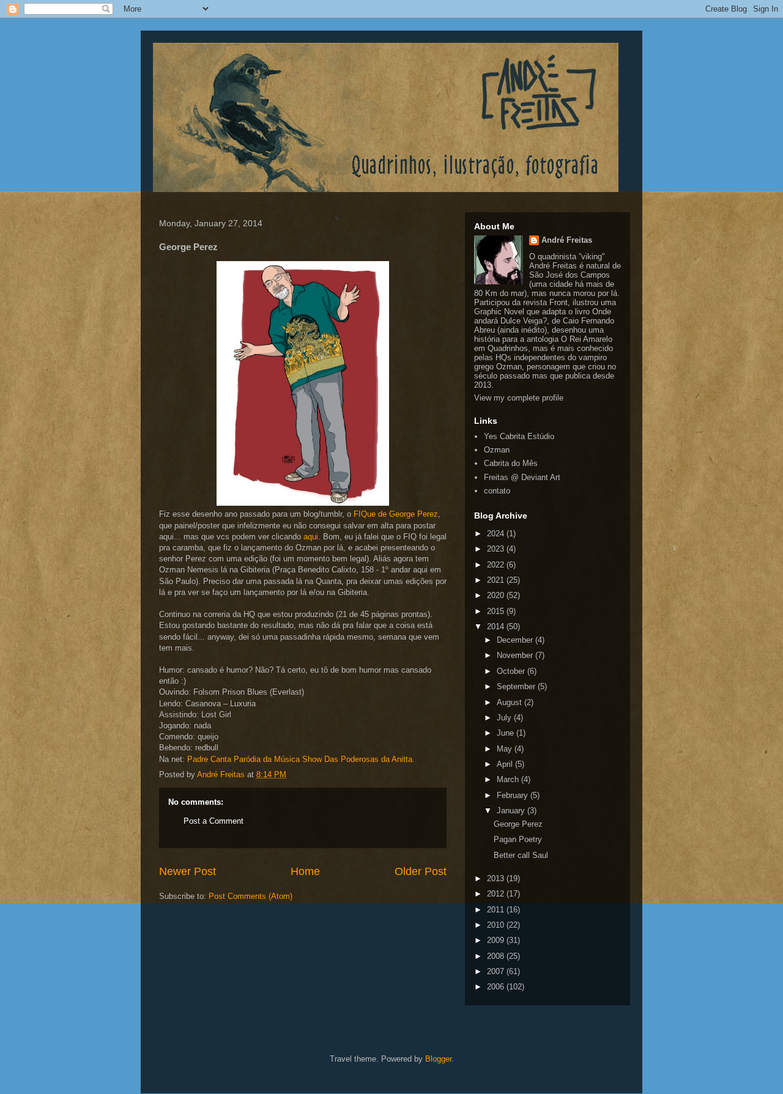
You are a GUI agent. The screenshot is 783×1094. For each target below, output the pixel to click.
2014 (497, 626)
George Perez (518, 824)
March (509, 779)
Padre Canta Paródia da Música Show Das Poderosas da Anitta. (301, 759)
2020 (497, 595)
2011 (497, 909)
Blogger (438, 1058)
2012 (497, 893)
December (516, 640)
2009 (497, 940)
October (512, 671)
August (510, 702)
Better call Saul (521, 855)
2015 (497, 611)
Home (305, 871)
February (513, 795)
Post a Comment (213, 821)
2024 (497, 533)
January (512, 810)
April (506, 764)
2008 (497, 956)
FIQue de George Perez (396, 514)
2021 (497, 580)
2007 (497, 971)
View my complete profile (518, 397)
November (516, 655)
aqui (310, 536)
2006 (497, 986)
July (505, 717)
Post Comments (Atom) (250, 896)
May (505, 748)
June (506, 732)
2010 (497, 925)
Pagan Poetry (518, 839)
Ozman (497, 449)
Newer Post (187, 871)
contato (497, 490)
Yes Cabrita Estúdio (519, 436)
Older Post (421, 871)
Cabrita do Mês (511, 463)
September (517, 686)
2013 (497, 878)
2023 (497, 548)
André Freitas (566, 240)
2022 (497, 564)
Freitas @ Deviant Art (522, 477)
